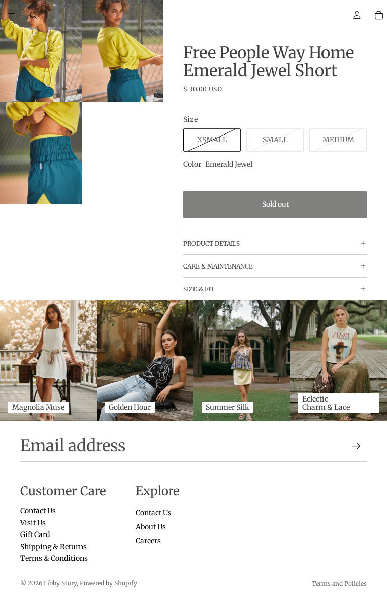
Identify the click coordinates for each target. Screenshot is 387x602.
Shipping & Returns (53, 546)
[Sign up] (356, 446)
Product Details (211, 243)
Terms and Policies (339, 583)
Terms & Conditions (54, 558)
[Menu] (11, 15)
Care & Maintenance (218, 266)
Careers (148, 540)
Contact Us (38, 511)
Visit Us (33, 522)
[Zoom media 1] (41, 51)
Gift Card (35, 534)
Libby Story (60, 583)
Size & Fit (198, 289)
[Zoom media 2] (122, 51)
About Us (151, 526)
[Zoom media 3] (41, 153)
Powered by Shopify (108, 583)
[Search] (33, 15)
